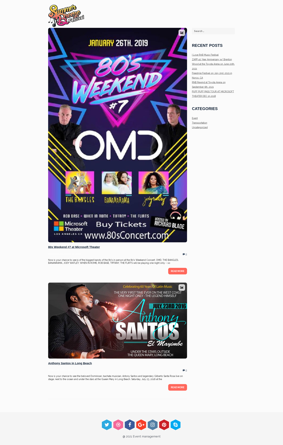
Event (195, 118)
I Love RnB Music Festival (205, 55)
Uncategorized (200, 127)
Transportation (199, 122)
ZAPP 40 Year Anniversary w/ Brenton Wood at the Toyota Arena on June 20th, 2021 (213, 64)
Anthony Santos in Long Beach (70, 363)
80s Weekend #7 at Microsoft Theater (74, 247)
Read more (177, 271)
